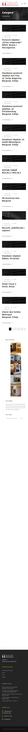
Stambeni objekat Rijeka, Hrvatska (11, 257)
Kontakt (4, 677)
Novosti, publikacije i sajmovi (13, 229)
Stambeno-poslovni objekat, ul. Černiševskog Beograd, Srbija (12, 110)
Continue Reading (6, 53)
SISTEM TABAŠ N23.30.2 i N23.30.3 (11, 172)
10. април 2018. (7, 102)
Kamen (3, 673)
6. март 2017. (7, 223)
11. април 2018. (7, 35)
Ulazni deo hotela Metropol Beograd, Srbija (11, 314)
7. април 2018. (7, 194)
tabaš (21, 418)
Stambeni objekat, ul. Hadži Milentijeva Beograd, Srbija (13, 142)
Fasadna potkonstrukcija (7, 670)
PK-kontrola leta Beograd (10, 200)
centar (15, 35)
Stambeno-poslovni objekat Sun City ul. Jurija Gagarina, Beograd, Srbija (12, 77)
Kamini (3, 675)
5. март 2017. (7, 251)
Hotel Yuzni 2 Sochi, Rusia (9, 285)
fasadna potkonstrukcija (12, 418)
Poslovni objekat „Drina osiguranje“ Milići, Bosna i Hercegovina (12, 43)
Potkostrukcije (7, 37)
